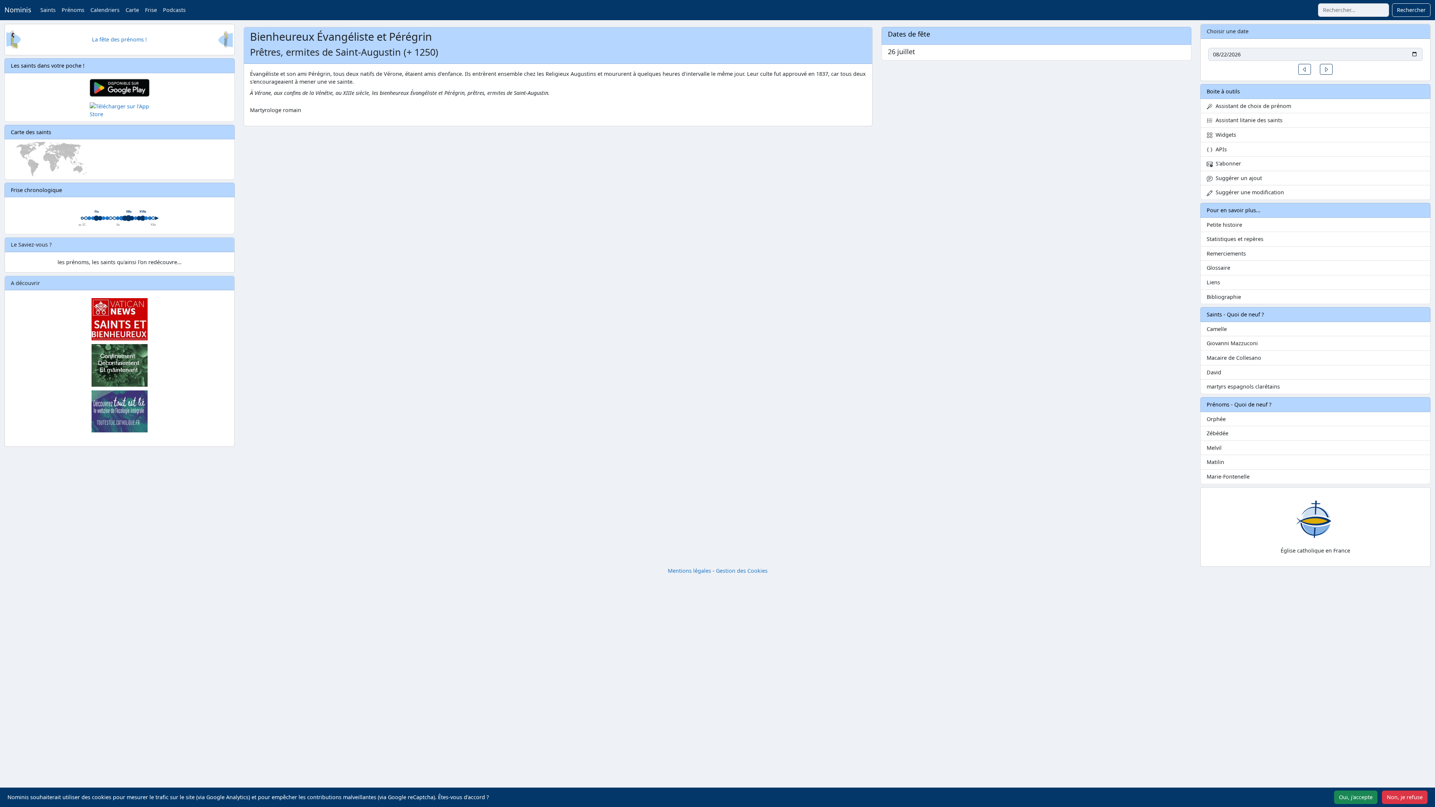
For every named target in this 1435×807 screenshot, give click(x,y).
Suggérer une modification (1248, 192)
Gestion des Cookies (742, 570)
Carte (132, 9)
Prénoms (73, 9)
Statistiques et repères (1235, 238)
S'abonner (1227, 163)
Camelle (1217, 329)
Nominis (17, 9)
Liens (1213, 282)
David (1214, 372)
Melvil (1214, 447)
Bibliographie (1224, 296)
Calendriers (105, 9)
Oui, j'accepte (1356, 797)
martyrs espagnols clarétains (1243, 386)
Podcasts (174, 9)
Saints (48, 9)
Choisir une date (1228, 31)
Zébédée (1217, 433)
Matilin (1215, 462)
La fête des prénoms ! (119, 39)
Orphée (1216, 419)
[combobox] (1353, 10)
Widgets (1224, 134)
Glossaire (1218, 267)
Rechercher (1411, 9)
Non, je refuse (1405, 797)
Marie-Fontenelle (1228, 476)
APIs (1220, 149)
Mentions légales (689, 570)
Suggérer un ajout (1237, 178)
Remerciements (1226, 253)
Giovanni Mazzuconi (1232, 343)
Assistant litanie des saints (1248, 120)
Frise (151, 9)
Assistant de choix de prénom (1252, 105)
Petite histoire (1224, 224)
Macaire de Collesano (1234, 357)
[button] (1304, 69)
